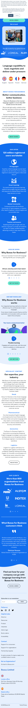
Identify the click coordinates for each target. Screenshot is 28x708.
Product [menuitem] (3, 623)
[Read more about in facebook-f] (9, 610)
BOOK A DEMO (14, 586)
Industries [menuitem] (4, 626)
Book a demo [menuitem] (5, 633)
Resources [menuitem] (4, 620)
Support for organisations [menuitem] (8, 647)
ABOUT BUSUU (14, 136)
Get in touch (14, 24)
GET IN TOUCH (14, 283)
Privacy (25, 705)
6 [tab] (20, 354)
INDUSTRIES (14, 462)
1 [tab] (9, 278)
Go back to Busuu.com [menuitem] (7, 664)
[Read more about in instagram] (5, 610)
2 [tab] (12, 278)
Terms (21, 705)
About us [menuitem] (3, 617)
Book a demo (14, 20)
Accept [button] (10, 15)
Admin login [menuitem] (4, 630)
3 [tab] (14, 278)
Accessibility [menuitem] (4, 636)
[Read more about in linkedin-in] (2, 610)
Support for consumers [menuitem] (8, 644)
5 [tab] (19, 278)
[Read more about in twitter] (13, 610)
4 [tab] (16, 278)
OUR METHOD (14, 359)
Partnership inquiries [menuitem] (7, 651)
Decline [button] (17, 15)
